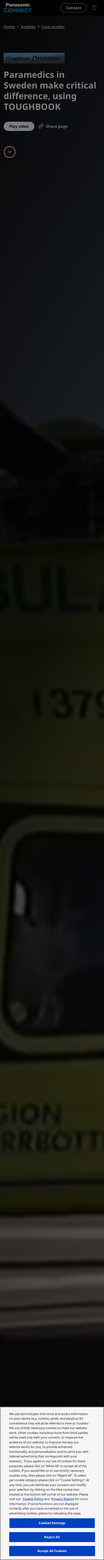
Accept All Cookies (52, 1551)
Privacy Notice (63, 1499)
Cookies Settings (52, 1523)
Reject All (51, 1537)
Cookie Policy (33, 1499)
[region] (52, 1483)
